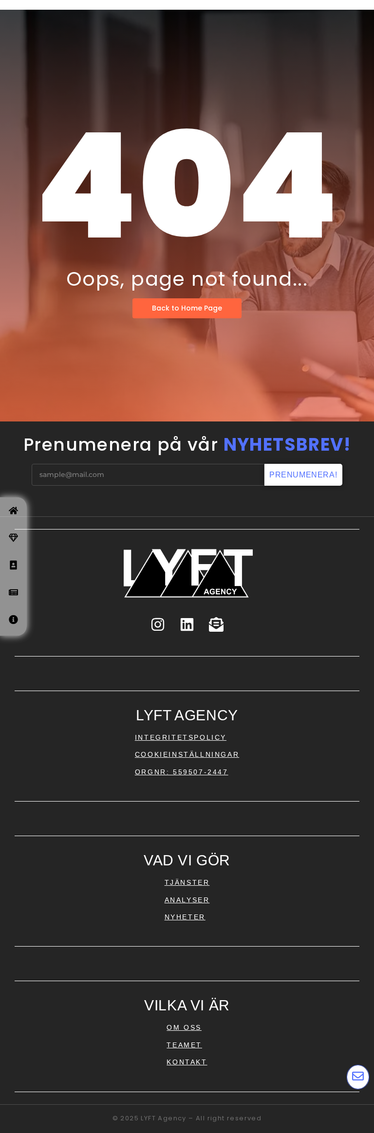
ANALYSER (187, 900)
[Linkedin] (187, 624)
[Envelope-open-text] (216, 624)
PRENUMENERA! (303, 475)
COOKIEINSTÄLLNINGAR (187, 754)
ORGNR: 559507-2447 (181, 772)
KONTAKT (187, 1062)
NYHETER (185, 917)
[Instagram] (157, 624)
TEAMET (184, 1045)
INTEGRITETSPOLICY (180, 737)
